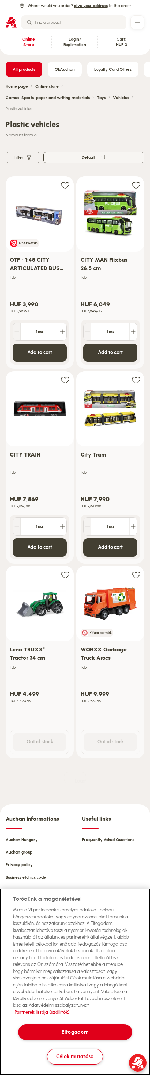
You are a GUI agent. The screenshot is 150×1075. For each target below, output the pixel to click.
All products (24, 69)
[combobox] (73, 22)
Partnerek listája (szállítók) (42, 1012)
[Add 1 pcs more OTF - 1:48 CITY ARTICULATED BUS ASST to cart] (62, 331)
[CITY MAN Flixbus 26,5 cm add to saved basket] (136, 185)
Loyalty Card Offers (113, 69)
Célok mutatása (75, 1056)
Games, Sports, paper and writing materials (48, 97)
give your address (91, 5)
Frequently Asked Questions (108, 839)
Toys (101, 97)
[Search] (29, 22)
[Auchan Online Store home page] (11, 22)
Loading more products (80, 780)
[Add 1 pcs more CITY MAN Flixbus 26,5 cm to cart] (133, 331)
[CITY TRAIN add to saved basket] (65, 379)
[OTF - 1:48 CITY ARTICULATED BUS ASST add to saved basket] (65, 185)
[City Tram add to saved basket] (136, 379)
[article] (40, 273)
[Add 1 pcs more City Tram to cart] (133, 526)
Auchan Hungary (22, 839)
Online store (47, 86)
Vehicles (121, 97)
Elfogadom (75, 1032)
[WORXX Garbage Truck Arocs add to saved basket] (136, 574)
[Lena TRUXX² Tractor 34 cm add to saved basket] (65, 574)
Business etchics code (26, 877)
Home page (17, 86)
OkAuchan (65, 69)
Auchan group (19, 852)
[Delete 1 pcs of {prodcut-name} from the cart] (17, 331)
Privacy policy (19, 864)
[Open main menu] (137, 22)
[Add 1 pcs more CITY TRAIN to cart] (62, 526)
